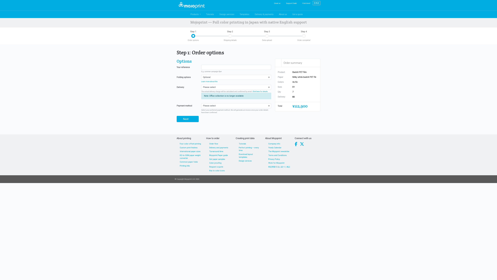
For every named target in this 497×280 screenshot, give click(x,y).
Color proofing (215, 163)
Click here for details (260, 91)
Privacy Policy (274, 159)
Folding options (184, 77)
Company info (274, 144)
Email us (277, 3)
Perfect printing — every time (249, 149)
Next (186, 119)
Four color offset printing (190, 144)
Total (280, 106)
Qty (279, 92)
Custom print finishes (189, 148)
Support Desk (291, 3)
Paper (280, 77)
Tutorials (210, 14)
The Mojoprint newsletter (278, 151)
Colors (281, 82)
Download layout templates (246, 155)
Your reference (183, 67)
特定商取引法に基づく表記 (279, 167)
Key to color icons (217, 171)
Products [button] (194, 14)
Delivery (180, 87)
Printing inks (185, 166)
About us (283, 14)
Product (281, 72)
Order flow (213, 144)
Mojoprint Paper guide (218, 155)
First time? (306, 3)
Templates (244, 14)
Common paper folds (189, 162)
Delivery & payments (264, 14)
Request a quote (216, 167)
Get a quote (297, 14)
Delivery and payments (218, 148)
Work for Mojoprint (276, 163)
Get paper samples (217, 159)
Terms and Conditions (277, 155)
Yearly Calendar (274, 148)
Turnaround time (216, 151)
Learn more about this (209, 81)
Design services (226, 14)
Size (280, 87)
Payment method (184, 105)
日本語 (316, 3)
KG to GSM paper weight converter (190, 156)
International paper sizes (190, 151)
